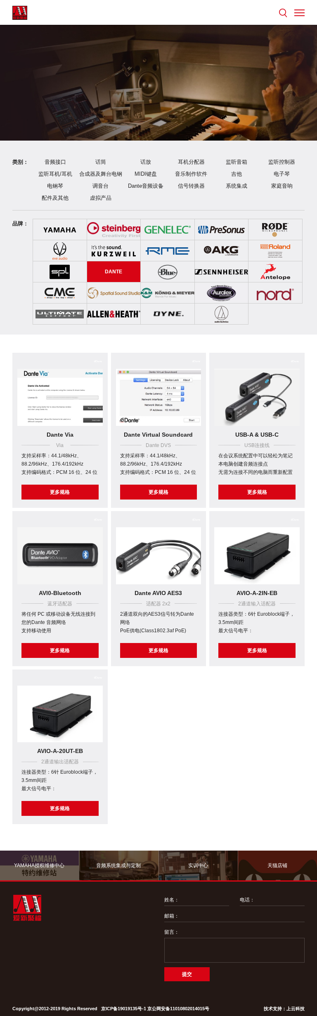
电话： (247, 900)
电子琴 (282, 174)
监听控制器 (281, 162)
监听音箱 (236, 162)
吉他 (236, 174)
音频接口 (55, 162)
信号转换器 (191, 186)
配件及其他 (55, 198)
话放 (145, 162)
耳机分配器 (191, 162)
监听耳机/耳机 (55, 174)
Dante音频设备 (145, 186)
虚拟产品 (100, 198)
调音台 (100, 186)
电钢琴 (55, 186)
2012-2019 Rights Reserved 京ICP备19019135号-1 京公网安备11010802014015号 (124, 1008)
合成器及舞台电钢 (100, 174)
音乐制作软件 (191, 174)
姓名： (171, 900)
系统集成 (236, 186)
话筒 (100, 162)
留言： (171, 932)
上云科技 (295, 1008)
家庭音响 (282, 186)
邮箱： (171, 916)
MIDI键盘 (146, 174)
